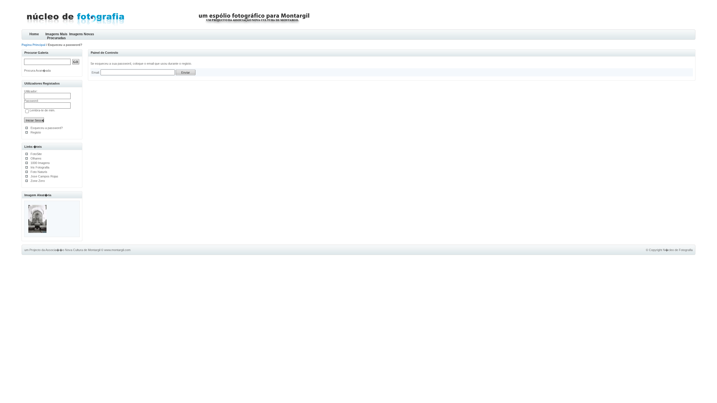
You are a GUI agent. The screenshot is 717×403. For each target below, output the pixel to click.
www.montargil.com (117, 250)
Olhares (36, 158)
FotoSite (36, 154)
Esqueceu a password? (47, 128)
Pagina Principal (33, 44)
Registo (36, 132)
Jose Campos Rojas (44, 176)
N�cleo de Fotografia (678, 250)
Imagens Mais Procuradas (56, 36)
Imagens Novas (81, 34)
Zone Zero (38, 180)
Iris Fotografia (40, 167)
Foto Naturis (39, 172)
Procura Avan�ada (37, 70)
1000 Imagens (40, 163)
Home (34, 34)
